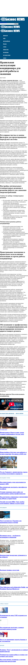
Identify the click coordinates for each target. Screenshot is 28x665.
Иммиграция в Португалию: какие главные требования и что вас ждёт (12, 433)
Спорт (4, 58)
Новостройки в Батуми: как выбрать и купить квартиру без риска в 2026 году (13, 453)
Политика (5, 52)
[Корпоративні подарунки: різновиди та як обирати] (5, 552)
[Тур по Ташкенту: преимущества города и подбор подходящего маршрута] (8, 467)
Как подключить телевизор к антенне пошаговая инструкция (12, 660)
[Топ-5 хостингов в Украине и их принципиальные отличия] (5, 517)
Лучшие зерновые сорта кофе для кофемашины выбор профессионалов (12, 492)
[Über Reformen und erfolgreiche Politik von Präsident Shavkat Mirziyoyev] (5, 584)
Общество (5, 49)
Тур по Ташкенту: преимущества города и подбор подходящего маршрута (13, 473)
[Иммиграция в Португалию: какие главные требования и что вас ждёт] (8, 428)
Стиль (4, 46)
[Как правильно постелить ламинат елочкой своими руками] (4, 624)
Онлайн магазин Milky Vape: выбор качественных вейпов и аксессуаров (12, 502)
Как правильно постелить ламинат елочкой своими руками (12, 628)
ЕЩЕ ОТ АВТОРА (19, 413)
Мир (4, 38)
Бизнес (5, 44)
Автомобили (6, 41)
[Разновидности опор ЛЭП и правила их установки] (4, 612)
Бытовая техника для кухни (9, 570)
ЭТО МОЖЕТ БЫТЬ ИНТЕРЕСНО (7, 413)
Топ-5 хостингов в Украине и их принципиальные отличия (11, 521)
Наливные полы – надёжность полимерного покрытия (10, 536)
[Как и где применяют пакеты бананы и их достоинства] (4, 636)
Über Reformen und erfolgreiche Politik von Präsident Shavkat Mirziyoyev (14, 588)
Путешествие (6, 55)
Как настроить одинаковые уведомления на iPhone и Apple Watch (14, 497)
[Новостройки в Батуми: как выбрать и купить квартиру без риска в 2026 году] (8, 448)
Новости (5, 35)
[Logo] (10, 28)
